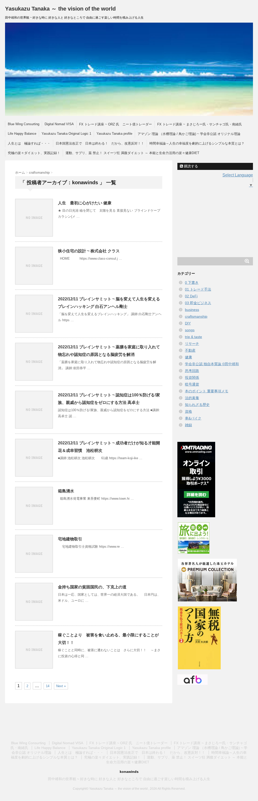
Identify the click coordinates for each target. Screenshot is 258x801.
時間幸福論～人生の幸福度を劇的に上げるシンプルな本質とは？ (196, 143)
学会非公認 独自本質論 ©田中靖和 (212, 364)
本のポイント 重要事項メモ (206, 391)
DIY (188, 323)
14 (47, 686)
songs (190, 330)
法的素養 (192, 398)
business (192, 310)
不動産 (190, 350)
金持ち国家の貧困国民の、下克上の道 (92, 587)
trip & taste (193, 337)
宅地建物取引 (70, 539)
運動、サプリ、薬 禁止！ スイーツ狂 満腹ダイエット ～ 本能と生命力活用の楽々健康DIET (132, 153)
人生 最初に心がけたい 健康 (84, 203)
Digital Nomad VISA (59, 124)
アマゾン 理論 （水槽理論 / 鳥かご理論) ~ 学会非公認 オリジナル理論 (189, 134)
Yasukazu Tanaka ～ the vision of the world (60, 9)
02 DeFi (191, 296)
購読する (190, 166)
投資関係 (192, 377)
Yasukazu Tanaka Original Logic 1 (66, 133)
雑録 (188, 425)
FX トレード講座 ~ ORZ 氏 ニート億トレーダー (115, 124)
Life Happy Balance (22, 133)
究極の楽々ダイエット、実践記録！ (34, 153)
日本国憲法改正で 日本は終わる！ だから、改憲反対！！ (100, 143)
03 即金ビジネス (198, 303)
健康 (188, 357)
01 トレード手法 (198, 289)
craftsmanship (196, 316)
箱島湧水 (66, 491)
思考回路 (192, 371)
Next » (61, 686)
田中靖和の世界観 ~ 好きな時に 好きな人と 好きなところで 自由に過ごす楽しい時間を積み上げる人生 (129, 779)
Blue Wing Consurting (23, 124)
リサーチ (192, 344)
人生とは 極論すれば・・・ (29, 143)
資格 (188, 411)
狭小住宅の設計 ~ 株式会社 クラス (89, 251)
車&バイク (193, 418)
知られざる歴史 (197, 405)
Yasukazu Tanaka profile (114, 133)
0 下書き (192, 282)
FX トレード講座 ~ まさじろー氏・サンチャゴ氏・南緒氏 (199, 124)
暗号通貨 (192, 384)
